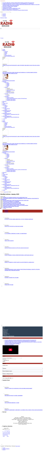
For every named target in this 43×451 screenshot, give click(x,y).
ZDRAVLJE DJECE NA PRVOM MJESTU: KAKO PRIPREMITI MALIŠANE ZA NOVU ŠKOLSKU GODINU (21, 65)
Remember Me (6, 360)
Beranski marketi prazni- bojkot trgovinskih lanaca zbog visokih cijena (15, 200)
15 (5, 432)
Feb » (8, 436)
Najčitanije (6, 210)
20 (3, 208)
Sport (5, 54)
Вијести (4, 50)
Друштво (6, 51)
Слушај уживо (5, 103)
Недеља (8, 95)
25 (8, 433)
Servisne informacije (8, 55)
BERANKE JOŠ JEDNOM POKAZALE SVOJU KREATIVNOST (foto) (15, 197)
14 (4, 432)
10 (7, 431)
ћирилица (2, 17)
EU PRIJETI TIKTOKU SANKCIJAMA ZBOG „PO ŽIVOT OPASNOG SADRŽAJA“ (19, 219)
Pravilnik (6, 105)
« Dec (4, 436)
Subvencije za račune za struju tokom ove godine (12, 203)
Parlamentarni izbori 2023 (7, 113)
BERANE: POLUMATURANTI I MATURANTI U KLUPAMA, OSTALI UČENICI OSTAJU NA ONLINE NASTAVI (24, 409)
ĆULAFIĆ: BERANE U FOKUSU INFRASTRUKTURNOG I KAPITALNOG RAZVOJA (18, 2)
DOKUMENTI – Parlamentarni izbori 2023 (12, 114)
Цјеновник (4, 101)
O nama (4, 190)
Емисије (6, 87)
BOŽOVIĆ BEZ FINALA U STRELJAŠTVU (10, 9)
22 (5, 433)
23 (6, 433)
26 (9, 433)
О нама (4, 447)
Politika (6, 52)
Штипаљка (9, 162)
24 (7, 433)
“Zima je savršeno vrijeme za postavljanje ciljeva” (12, 202)
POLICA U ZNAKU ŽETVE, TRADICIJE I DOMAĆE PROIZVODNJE (15, 10)
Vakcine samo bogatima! (9, 240)
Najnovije (6, 211)
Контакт (4, 449)
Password (4, 359)
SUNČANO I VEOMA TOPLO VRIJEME (10, 6)
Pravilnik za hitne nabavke (11, 100)
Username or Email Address (7, 358)
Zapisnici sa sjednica (10, 97)
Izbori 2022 (4, 107)
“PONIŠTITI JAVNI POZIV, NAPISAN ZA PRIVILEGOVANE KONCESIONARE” (18, 388)
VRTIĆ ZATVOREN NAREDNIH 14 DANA (12, 402)
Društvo (8, 83)
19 (9, 432)
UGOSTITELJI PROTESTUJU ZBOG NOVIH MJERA (14, 226)
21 (4, 433)
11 (8, 431)
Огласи (4, 175)
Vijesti (6, 106)
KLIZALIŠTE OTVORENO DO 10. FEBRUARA (11, 201)
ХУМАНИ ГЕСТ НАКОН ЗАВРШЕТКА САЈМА (11, 8)
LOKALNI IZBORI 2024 (7, 116)
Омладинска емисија (10, 92)
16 (6, 432)
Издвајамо (4, 81)
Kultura (6, 53)
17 (7, 432)
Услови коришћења (6, 448)
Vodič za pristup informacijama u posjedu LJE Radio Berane (17, 98)
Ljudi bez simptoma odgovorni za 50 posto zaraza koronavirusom (17, 247)
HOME (4, 49)
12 (9, 431)
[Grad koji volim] (6, 27)
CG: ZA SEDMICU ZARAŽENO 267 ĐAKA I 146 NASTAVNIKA (16, 233)
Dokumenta (6, 96)
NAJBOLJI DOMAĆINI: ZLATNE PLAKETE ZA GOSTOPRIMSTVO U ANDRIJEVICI (18, 3)
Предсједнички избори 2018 (10, 56)
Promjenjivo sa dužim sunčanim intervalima (11, 206)
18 (8, 432)
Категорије (7, 82)
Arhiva (4, 378)
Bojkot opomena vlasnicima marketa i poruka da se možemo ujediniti (15, 205)
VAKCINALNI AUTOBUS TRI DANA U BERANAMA (13, 395)
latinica (6, 17)
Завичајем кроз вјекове (11, 161)
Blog (3, 102)
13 (3, 432)
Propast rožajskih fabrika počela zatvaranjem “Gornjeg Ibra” (14, 204)
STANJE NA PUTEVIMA (7, 7)
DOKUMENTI (7, 108)
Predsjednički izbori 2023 (7, 110)
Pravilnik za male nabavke (11, 99)
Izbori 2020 (4, 176)
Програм (6, 93)
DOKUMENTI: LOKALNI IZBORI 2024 (12, 117)
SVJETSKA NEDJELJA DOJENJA (9, 80)
